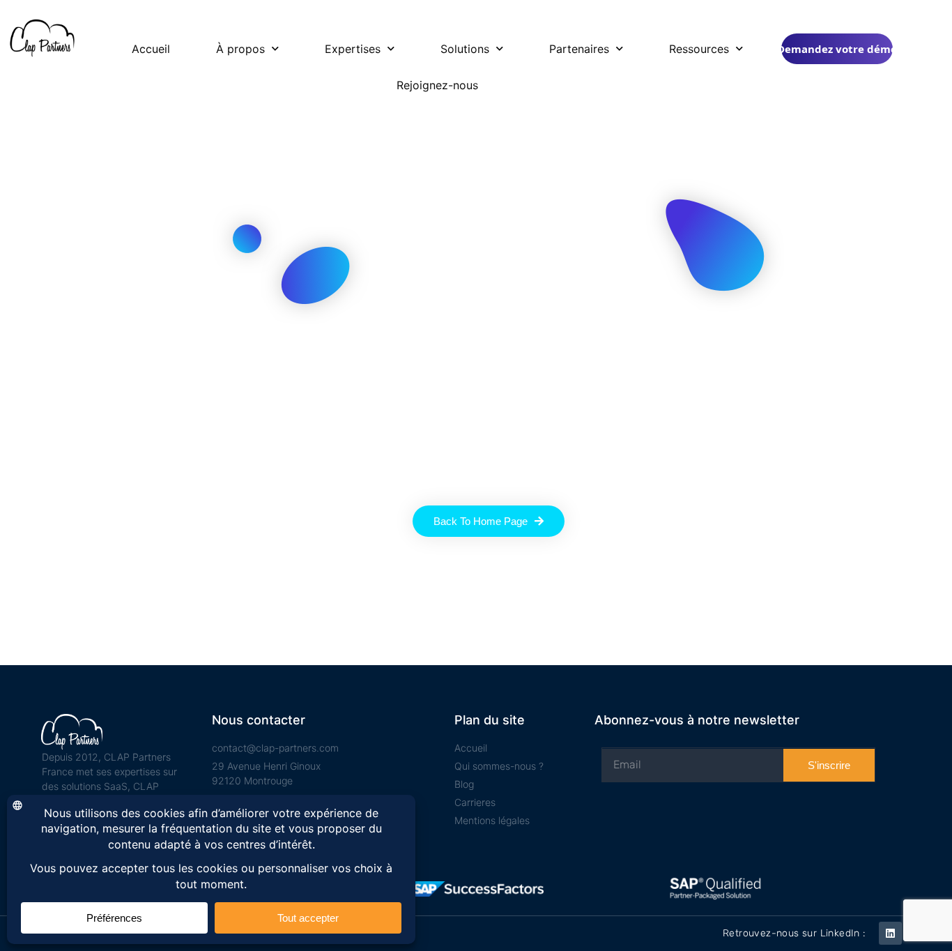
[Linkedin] (890, 933)
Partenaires (579, 49)
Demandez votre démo (837, 49)
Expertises (353, 49)
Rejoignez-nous (437, 85)
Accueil (151, 49)
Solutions (464, 49)
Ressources (699, 49)
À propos (240, 49)
